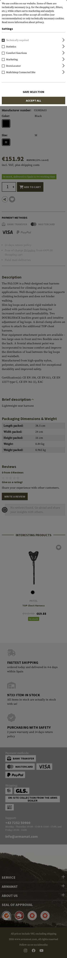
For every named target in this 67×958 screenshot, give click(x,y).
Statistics (11, 46)
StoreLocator (13, 66)
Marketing (12, 59)
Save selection (33, 92)
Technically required (17, 40)
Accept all (33, 100)
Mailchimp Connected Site (20, 72)
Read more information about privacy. (23, 22)
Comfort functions (16, 53)
